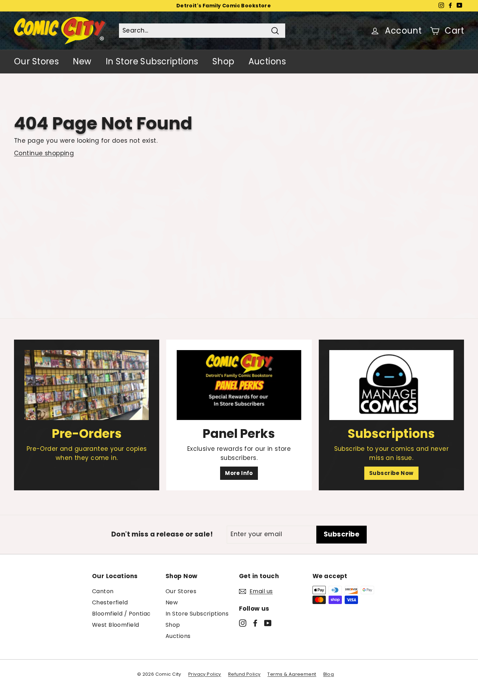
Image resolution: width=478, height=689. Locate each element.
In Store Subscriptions (152, 61)
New (82, 61)
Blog (328, 674)
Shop (223, 61)
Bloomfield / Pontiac (121, 614)
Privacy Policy (204, 674)
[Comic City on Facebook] (255, 623)
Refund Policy (244, 674)
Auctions (267, 61)
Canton (103, 591)
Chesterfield (110, 602)
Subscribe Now (391, 473)
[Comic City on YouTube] (268, 623)
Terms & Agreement (291, 674)
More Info (239, 473)
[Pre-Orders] (86, 385)
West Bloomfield (115, 625)
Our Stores (36, 61)
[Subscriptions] (391, 385)
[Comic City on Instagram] (242, 623)
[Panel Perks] (239, 385)
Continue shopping (44, 153)
